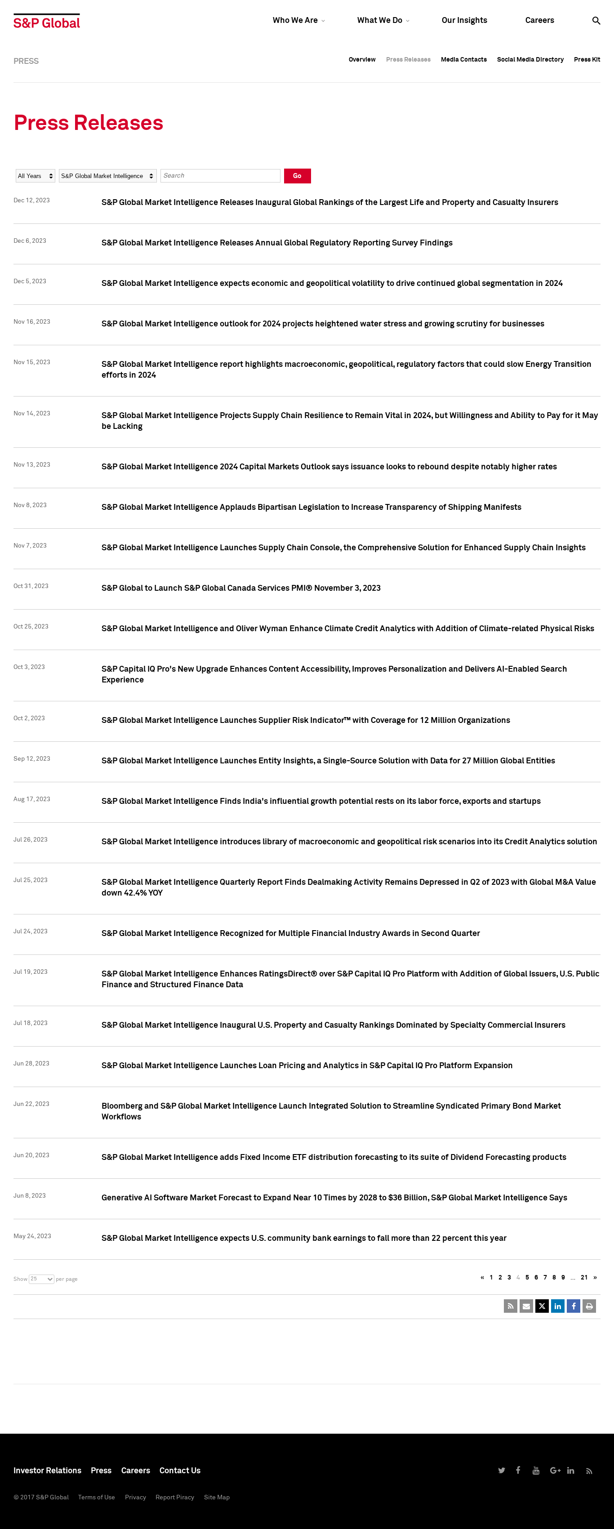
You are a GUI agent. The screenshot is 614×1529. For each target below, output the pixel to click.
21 (584, 1278)
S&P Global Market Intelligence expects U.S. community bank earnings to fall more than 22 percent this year (304, 1239)
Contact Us (180, 1471)
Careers (539, 21)
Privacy (135, 1497)
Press (101, 1471)
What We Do (379, 21)
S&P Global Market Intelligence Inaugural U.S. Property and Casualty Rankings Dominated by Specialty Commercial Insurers (333, 1025)
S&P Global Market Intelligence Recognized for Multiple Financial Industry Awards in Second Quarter (291, 934)
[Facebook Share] (573, 1306)
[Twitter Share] (542, 1306)
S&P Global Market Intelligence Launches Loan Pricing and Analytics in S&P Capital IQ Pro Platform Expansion (307, 1066)
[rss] (510, 1306)
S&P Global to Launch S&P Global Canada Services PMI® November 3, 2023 (241, 588)
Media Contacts (464, 60)
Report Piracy (175, 1497)
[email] (526, 1306)
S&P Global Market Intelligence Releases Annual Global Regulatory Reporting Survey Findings (277, 243)
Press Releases (408, 60)
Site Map (217, 1497)
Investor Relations (47, 1471)
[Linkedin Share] (558, 1306)
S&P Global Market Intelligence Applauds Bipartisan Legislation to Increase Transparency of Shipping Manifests (311, 508)
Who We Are (295, 21)
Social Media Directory (530, 60)
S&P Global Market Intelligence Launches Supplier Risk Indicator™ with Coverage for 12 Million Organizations (306, 721)
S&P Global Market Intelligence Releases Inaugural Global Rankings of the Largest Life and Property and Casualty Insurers (330, 203)
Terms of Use (96, 1497)
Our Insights (464, 21)
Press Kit (587, 60)
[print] (589, 1306)
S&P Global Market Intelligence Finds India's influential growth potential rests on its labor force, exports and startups (321, 802)
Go (297, 176)
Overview (362, 60)
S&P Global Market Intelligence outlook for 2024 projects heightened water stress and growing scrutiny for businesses (323, 324)
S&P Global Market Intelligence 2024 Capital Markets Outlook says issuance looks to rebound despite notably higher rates (329, 467)
